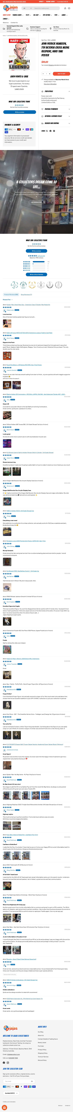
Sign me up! (54, 570)
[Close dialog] (69, 534)
